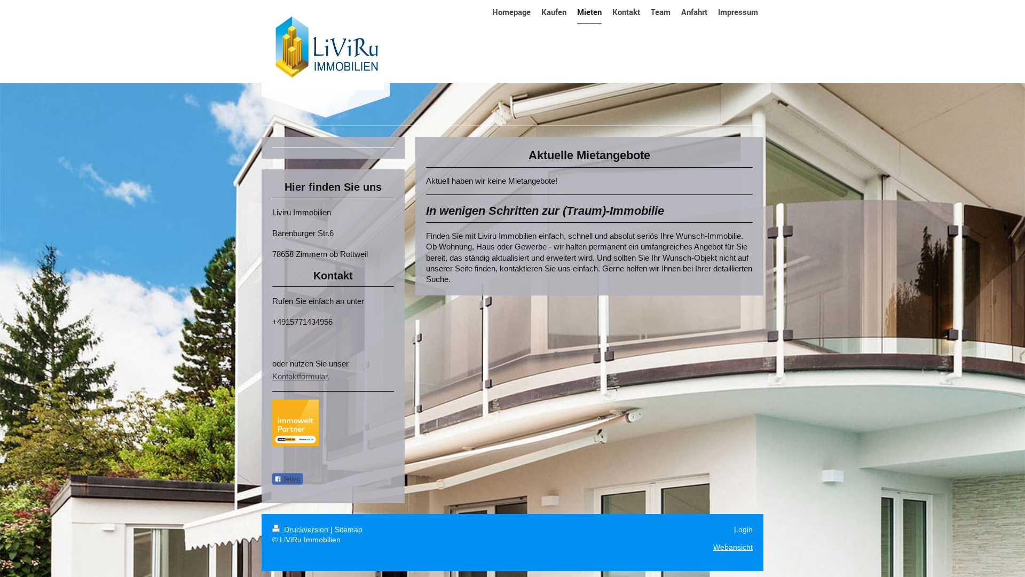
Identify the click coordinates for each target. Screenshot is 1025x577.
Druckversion (306, 529)
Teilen (291, 479)
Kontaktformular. (300, 376)
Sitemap (348, 529)
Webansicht (733, 547)
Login (743, 529)
